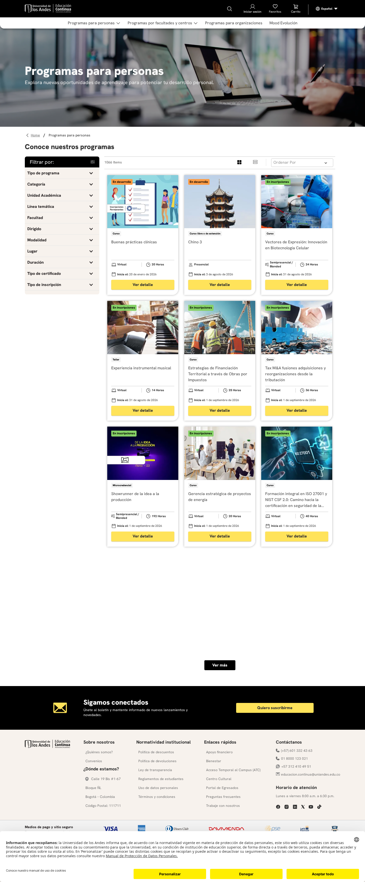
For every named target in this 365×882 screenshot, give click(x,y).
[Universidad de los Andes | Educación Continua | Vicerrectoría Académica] (47, 746)
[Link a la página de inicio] (36, 135)
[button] (62, 173)
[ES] (326, 8)
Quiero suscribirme (274, 707)
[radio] (239, 162)
